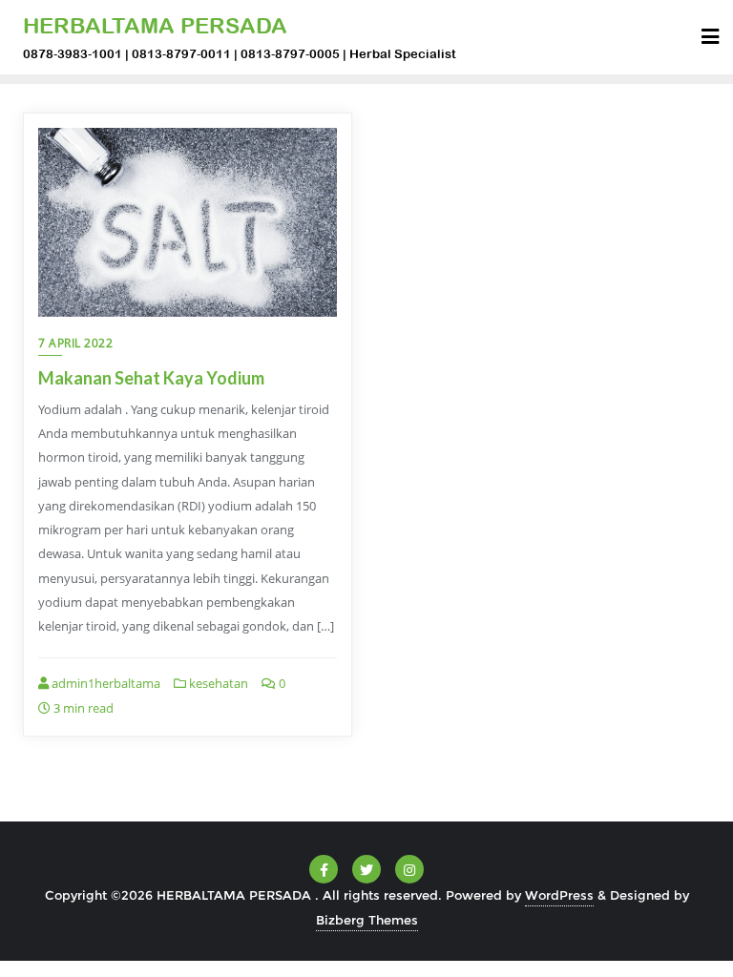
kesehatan (217, 683)
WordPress (559, 895)
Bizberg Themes (367, 919)
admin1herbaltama (104, 683)
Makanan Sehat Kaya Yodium (151, 377)
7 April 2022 (75, 343)
